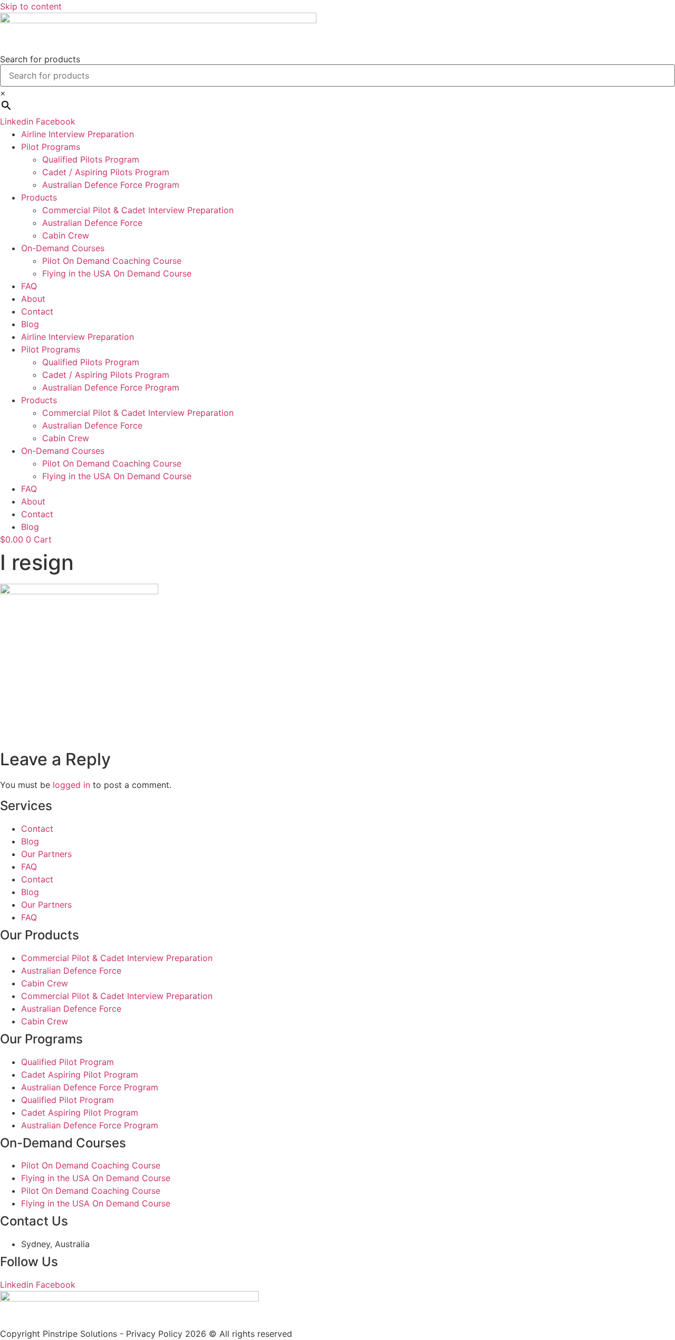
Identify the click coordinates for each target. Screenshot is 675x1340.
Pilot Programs (50, 146)
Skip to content (31, 6)
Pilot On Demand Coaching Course (111, 260)
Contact (37, 311)
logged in (71, 785)
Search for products (40, 59)
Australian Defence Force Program (110, 184)
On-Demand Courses (62, 248)
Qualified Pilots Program (90, 159)
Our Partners (46, 854)
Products (39, 197)
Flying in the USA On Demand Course (116, 273)
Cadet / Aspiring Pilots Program (105, 172)
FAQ (29, 286)
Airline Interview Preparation (77, 134)
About (33, 298)
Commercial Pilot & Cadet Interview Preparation (138, 210)
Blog (30, 324)
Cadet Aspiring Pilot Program (79, 1074)
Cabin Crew (65, 235)
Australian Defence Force (92, 222)
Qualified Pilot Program (67, 1062)
